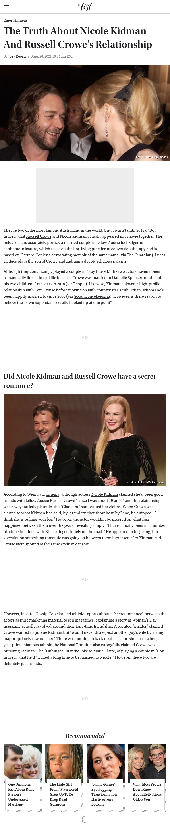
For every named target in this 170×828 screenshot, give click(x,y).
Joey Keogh (17, 56)
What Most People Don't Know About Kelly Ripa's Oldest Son (147, 791)
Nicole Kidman (104, 494)
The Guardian (139, 255)
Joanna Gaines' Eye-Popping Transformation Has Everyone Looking (104, 794)
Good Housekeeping (92, 296)
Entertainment (15, 20)
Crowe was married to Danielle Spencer (107, 277)
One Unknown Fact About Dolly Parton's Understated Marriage (21, 794)
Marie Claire (104, 651)
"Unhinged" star (58, 651)
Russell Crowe (38, 236)
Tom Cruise (45, 290)
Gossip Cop (45, 614)
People (79, 284)
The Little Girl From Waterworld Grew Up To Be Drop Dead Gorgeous (64, 794)
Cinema (52, 494)
